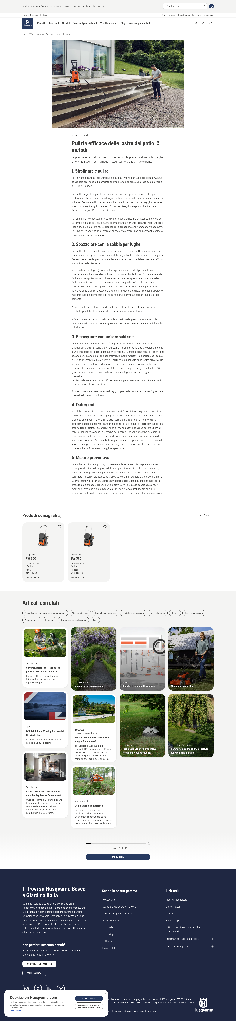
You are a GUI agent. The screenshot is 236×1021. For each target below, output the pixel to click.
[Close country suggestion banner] (231, 5)
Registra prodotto (186, 15)
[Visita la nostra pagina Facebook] (38, 989)
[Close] (105, 993)
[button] (41, 23)
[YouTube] (61, 989)
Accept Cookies (89, 998)
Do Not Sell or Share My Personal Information (89, 1006)
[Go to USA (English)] (211, 6)
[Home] (27, 23)
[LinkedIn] (49, 989)
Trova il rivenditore (204, 15)
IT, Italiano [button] (44, 15)
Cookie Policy (16, 1010)
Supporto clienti (169, 15)
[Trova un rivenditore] (203, 23)
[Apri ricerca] (196, 23)
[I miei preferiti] (210, 23)
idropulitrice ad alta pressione (137, 347)
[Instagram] (26, 989)
